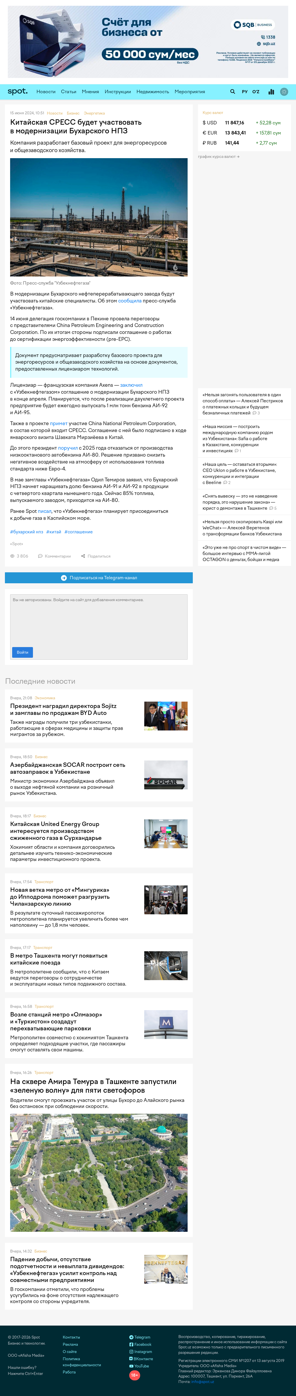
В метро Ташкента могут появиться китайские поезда (59, 959)
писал (44, 511)
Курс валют (213, 113)
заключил (131, 385)
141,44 (232, 143)
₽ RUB (210, 143)
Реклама (70, 1344)
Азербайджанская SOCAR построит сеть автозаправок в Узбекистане (67, 768)
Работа (69, 1372)
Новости (46, 91)
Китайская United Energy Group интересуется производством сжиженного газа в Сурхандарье (56, 831)
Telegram (142, 1337)
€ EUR (210, 133)
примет (59, 423)
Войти (22, 652)
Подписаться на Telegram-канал (102, 577)
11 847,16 (234, 123)
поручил (68, 448)
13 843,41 (235, 133)
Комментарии (57, 556)
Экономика (45, 698)
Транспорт (43, 882)
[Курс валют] (271, 92)
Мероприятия (190, 91)
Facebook (142, 1344)
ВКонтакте (143, 1359)
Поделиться (98, 556)
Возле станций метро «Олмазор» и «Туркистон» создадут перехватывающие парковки (56, 1021)
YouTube (141, 1366)
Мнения (90, 91)
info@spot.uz (202, 1382)
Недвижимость (152, 91)
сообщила (130, 301)
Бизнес (41, 757)
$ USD (210, 123)
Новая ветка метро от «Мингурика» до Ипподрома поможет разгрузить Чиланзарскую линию (60, 896)
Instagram (143, 1352)
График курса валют (217, 156)
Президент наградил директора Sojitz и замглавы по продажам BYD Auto (63, 709)
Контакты (71, 1337)
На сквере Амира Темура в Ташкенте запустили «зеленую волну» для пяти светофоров (93, 1085)
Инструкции (118, 91)
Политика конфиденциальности (82, 1362)
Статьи (68, 91)
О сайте (70, 1352)
